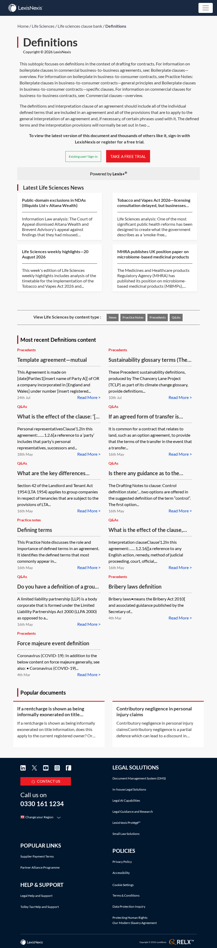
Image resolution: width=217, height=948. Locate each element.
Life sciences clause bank (80, 25)
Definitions (115, 25)
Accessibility (121, 873)
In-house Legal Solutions (129, 789)
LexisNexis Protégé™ (126, 823)
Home (23, 25)
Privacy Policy (122, 862)
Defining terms (34, 530)
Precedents (158, 317)
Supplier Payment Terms (37, 856)
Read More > (89, 397)
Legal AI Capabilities (126, 800)
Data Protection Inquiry (128, 906)
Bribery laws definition (134, 586)
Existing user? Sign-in (83, 156)
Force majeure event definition (53, 643)
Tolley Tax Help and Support (39, 907)
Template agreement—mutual (52, 360)
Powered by (108, 173)
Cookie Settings (123, 885)
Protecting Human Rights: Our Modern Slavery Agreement (134, 920)
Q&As (176, 317)
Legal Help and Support (36, 896)
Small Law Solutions (125, 834)
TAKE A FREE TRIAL (128, 156)
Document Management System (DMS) (139, 778)
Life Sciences (43, 25)
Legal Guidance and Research (132, 812)
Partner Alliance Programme (40, 867)
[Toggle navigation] (205, 8)
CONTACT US (48, 781)
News (112, 317)
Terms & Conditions (125, 895)
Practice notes (133, 317)
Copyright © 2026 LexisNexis (47, 52)
